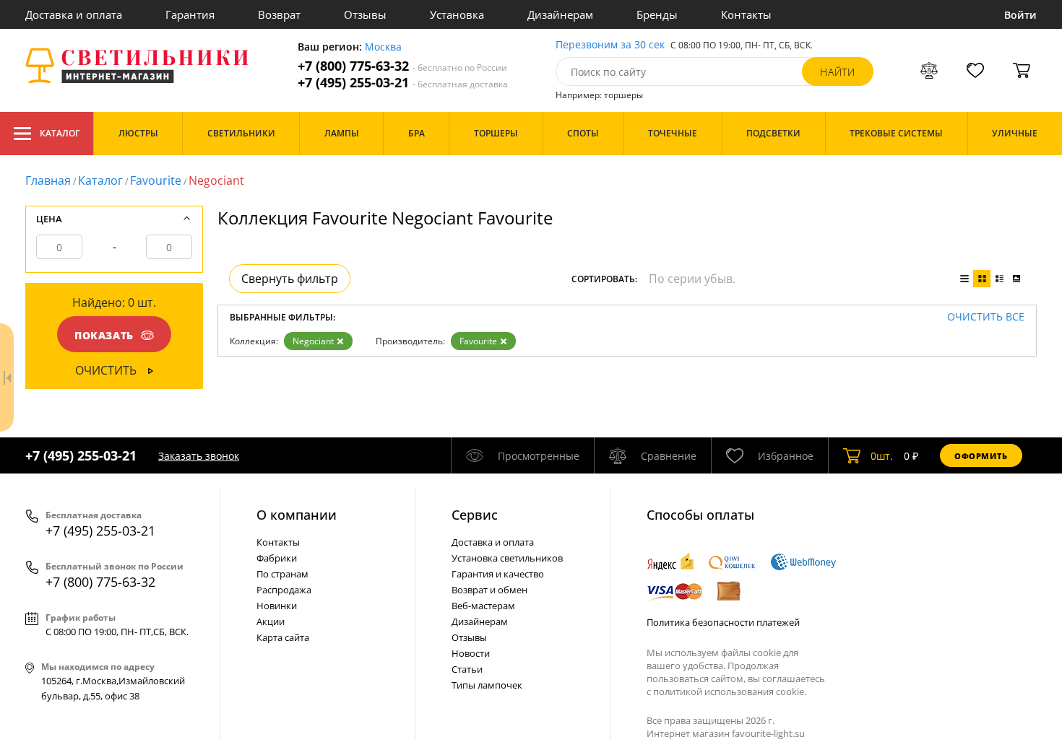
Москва (383, 47)
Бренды (657, 14)
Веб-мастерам (483, 605)
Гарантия (190, 14)
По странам (282, 573)
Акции (270, 621)
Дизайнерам (560, 14)
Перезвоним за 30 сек (610, 45)
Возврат (279, 14)
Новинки (276, 605)
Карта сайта (282, 637)
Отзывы (365, 14)
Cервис (475, 514)
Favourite (155, 180)
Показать (104, 335)
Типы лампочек (487, 684)
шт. (882, 456)
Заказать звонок (198, 456)
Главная (48, 180)
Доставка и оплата (73, 14)
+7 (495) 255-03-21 (403, 82)
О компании (296, 514)
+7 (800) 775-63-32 (402, 66)
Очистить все (985, 317)
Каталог (59, 133)
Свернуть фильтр (289, 279)
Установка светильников (507, 557)
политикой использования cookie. (729, 691)
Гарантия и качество (498, 573)
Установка (457, 14)
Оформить (981, 455)
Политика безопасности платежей (723, 622)
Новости (471, 653)
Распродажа (283, 589)
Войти (1020, 15)
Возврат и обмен (489, 589)
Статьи (467, 669)
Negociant (313, 341)
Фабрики (276, 557)
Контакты (746, 14)
